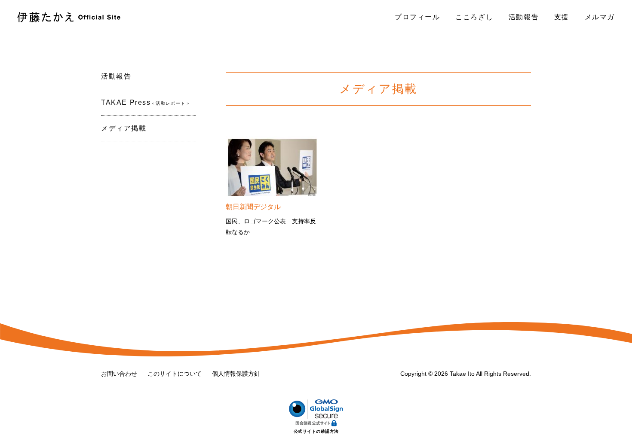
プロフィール (417, 17)
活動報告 (524, 17)
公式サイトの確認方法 (316, 431)
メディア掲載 (124, 128)
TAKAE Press (145, 102)
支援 (561, 17)
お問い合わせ (119, 373)
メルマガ (600, 17)
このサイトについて (174, 373)
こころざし (474, 17)
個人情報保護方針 (236, 373)
